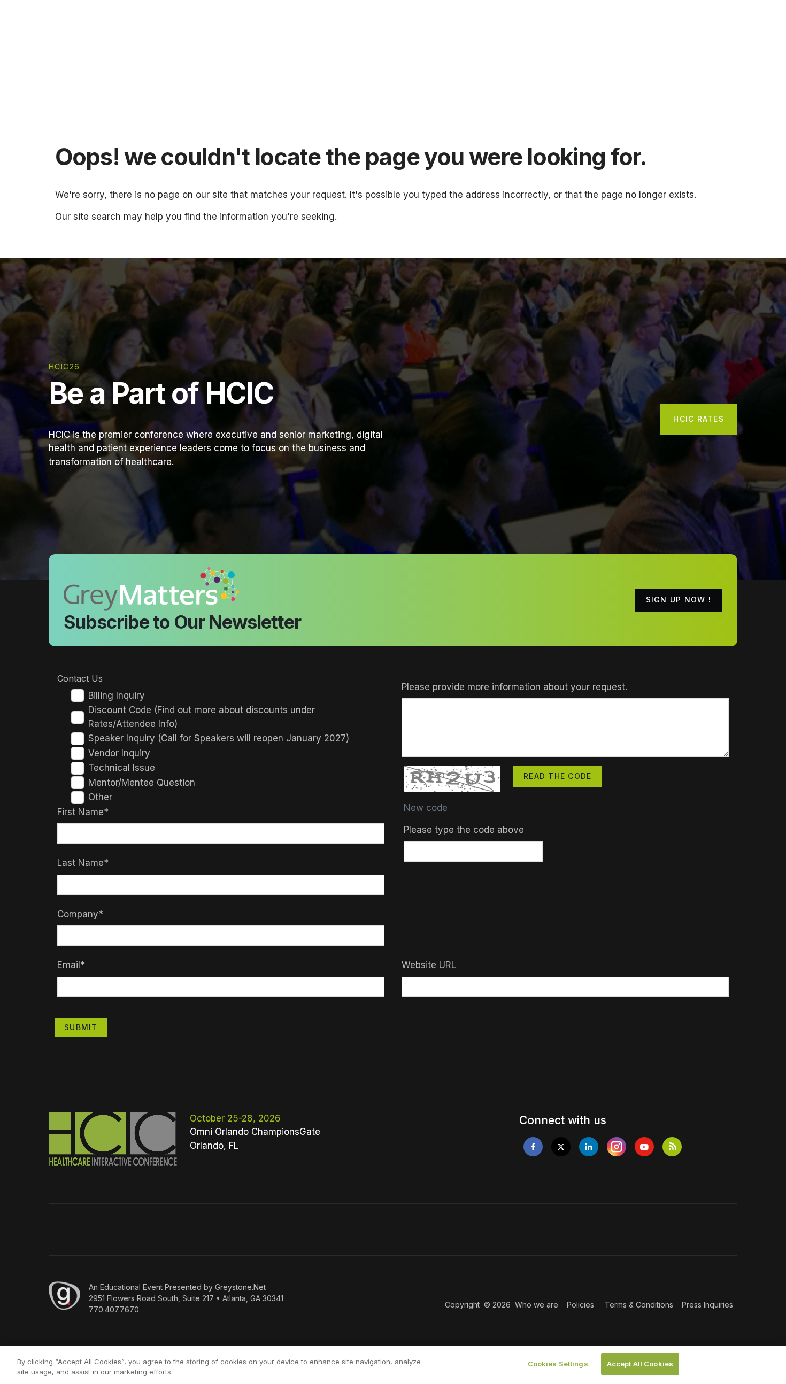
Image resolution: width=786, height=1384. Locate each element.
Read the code (557, 775)
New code (426, 807)
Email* (71, 965)
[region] (393, 1365)
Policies (580, 1304)
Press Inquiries (707, 1304)
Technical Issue (121, 767)
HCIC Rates (698, 418)
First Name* (83, 812)
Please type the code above (464, 829)
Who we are (536, 1304)
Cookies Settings (558, 1363)
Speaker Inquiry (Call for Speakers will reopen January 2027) (218, 738)
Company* (80, 914)
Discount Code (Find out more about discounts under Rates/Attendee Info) (201, 717)
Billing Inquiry (116, 695)
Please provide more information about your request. (514, 687)
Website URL (429, 965)
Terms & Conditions (639, 1304)
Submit (81, 1027)
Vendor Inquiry (119, 753)
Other (100, 797)
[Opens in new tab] (533, 1147)
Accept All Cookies (640, 1363)
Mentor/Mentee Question (141, 782)
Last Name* (83, 862)
